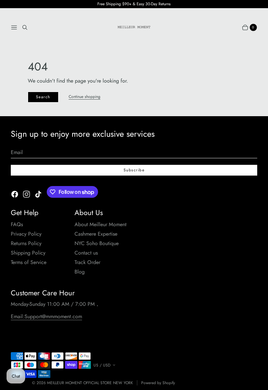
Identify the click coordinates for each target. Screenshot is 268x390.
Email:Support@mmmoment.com (46, 316)
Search (43, 97)
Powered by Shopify (158, 383)
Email (17, 152)
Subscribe (134, 170)
